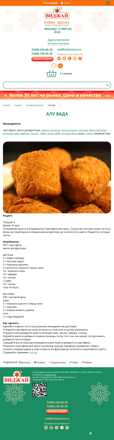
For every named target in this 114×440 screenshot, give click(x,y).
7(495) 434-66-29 (41, 49)
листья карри (69, 130)
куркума (83, 130)
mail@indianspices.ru (69, 49)
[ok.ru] (69, 58)
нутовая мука (69, 133)
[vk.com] (59, 58)
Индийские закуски (34, 105)
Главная (6, 105)
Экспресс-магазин (58, 43)
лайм (43, 133)
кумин (89, 133)
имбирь (24, 133)
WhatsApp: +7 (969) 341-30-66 (58, 30)
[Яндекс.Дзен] (75, 58)
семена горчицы (50, 130)
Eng (60, 66)
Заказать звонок (42, 58)
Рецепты (18, 105)
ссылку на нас (50, 374)
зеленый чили (11, 133)
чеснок (35, 133)
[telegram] (64, 58)
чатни (33, 352)
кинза (50, 133)
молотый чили (97, 130)
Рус (53, 66)
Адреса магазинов (58, 39)
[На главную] (57, 18)
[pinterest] (80, 58)
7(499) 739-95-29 (41, 53)
